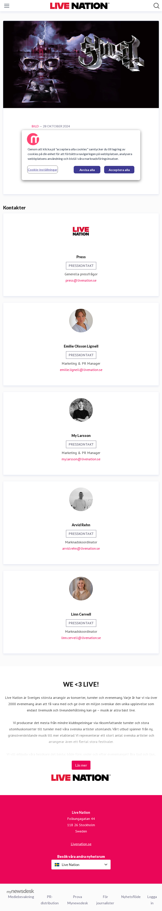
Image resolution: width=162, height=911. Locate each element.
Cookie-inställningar (42, 169)
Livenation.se (81, 844)
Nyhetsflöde (131, 896)
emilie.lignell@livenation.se (81, 369)
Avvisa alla (87, 170)
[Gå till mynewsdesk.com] (20, 891)
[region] (81, 155)
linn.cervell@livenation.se (81, 637)
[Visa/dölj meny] (6, 5)
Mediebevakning (21, 896)
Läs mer (81, 765)
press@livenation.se (81, 280)
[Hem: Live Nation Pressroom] (79, 6)
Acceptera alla (119, 170)
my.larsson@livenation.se (81, 459)
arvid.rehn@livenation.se (81, 548)
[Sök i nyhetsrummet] (156, 6)
